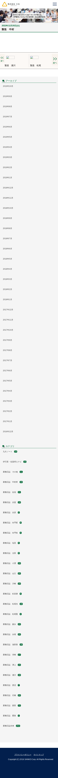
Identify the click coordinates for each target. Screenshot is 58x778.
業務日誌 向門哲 (12, 523)
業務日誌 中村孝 (12, 482)
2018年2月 (7, 289)
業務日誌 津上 (11, 665)
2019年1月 (7, 178)
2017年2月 (7, 411)
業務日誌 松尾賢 (12, 614)
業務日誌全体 (11, 726)
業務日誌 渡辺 (11, 685)
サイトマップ (39, 755)
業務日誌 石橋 (11, 695)
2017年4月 (7, 391)
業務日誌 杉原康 (12, 594)
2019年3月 (7, 157)
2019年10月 (8, 86)
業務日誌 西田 (11, 705)
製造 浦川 (10, 65)
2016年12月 (8, 431)
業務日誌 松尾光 (12, 604)
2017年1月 (7, 421)
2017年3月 (7, 401)
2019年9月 (7, 96)
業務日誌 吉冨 (11, 502)
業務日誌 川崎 (11, 584)
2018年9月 (7, 218)
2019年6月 (7, 127)
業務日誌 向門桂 (12, 533)
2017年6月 (7, 371)
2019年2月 (7, 167)
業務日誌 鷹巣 (11, 716)
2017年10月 (8, 330)
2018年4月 (7, 269)
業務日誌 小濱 (11, 563)
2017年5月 (7, 381)
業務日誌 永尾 (11, 634)
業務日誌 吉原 (11, 512)
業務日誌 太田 (11, 553)
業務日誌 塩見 (11, 543)
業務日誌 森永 (11, 624)
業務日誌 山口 (11, 573)
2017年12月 (8, 310)
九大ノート (10, 451)
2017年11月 (8, 320)
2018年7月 (7, 238)
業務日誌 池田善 (12, 644)
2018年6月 (7, 249)
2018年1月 (7, 299)
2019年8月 (7, 106)
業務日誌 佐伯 (11, 492)
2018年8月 (7, 228)
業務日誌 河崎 (11, 655)
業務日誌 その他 (12, 472)
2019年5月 (7, 137)
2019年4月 (7, 147)
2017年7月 (7, 360)
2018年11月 (8, 198)
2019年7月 (7, 117)
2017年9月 (7, 340)
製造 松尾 (35, 65)
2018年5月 (7, 259)
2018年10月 (8, 208)
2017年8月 (7, 350)
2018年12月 (8, 188)
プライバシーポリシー (22, 755)
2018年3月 (7, 279)
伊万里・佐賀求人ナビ (14, 462)
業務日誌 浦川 (11, 675)
